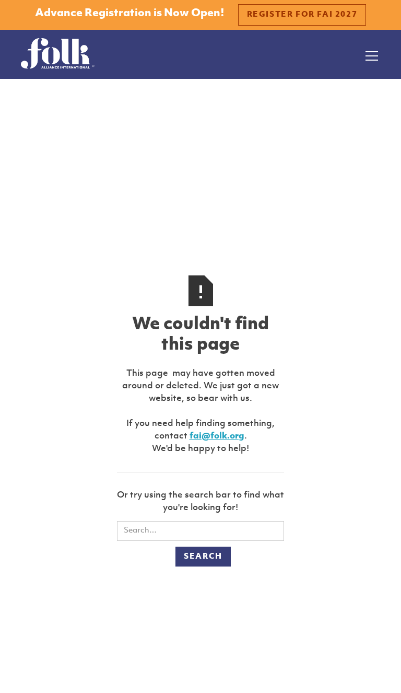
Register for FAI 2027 (302, 15)
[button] (369, 54)
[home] (58, 54)
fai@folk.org (217, 436)
